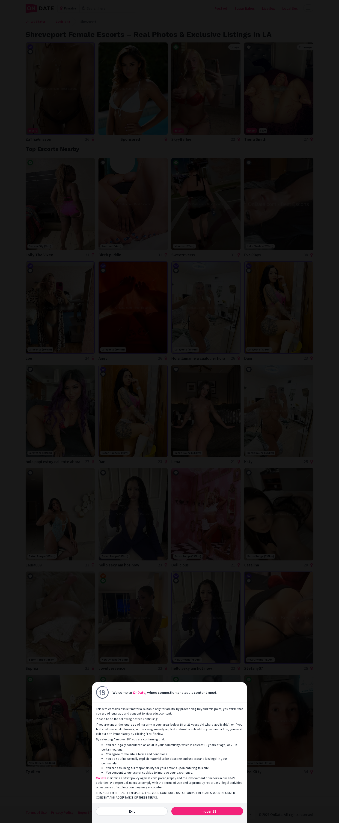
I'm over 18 (207, 811)
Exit (132, 811)
